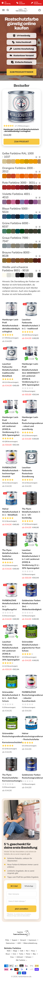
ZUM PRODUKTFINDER (21, 72)
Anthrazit (20, 957)
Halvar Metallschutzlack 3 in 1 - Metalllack (11, 512)
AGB (19, 943)
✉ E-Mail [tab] (14, 886)
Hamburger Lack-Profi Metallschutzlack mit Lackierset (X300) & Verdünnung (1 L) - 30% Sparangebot (11, 426)
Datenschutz (10, 943)
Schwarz (28, 957)
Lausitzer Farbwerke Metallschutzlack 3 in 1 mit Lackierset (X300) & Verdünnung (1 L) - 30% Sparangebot (31, 559)
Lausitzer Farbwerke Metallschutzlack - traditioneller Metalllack (11, 370)
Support (14, 940)
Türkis (21, 954)
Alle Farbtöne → (21, 960)
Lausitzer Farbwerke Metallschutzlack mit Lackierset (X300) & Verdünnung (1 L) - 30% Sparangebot (11, 650)
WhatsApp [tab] (28, 886)
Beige (15, 951)
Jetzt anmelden (21, 909)
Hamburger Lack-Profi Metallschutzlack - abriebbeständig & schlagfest (11, 325)
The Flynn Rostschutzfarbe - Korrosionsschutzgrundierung (16, 778)
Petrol (28, 954)
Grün (14, 954)
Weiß (8, 951)
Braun (8, 954)
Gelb (21, 951)
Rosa (33, 951)
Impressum (32, 940)
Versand (23, 940)
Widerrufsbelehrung (30, 943)
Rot (27, 951)
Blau (34, 954)
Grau (12, 957)
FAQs (7, 940)
